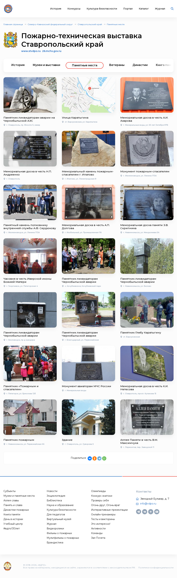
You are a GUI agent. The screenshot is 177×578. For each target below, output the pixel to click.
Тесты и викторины (103, 519)
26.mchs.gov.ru (51, 51)
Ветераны (116, 65)
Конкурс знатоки (101, 495)
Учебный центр (13, 523)
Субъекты (9, 491)
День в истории (13, 519)
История (55, 8)
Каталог (144, 8)
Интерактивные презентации (109, 509)
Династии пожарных (16, 509)
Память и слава (12, 505)
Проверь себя (100, 500)
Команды (97, 533)
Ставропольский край (90, 24)
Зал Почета (98, 537)
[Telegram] (99, 458)
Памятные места (115, 24)
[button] (165, 65)
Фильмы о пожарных (59, 533)
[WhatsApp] (104, 458)
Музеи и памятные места (19, 495)
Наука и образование (60, 505)
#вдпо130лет (11, 528)
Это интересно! (100, 523)
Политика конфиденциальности (156, 567)
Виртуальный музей (59, 519)
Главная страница (13, 24)
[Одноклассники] (94, 458)
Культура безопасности (102, 8)
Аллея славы (11, 500)
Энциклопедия (56, 495)
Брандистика (55, 542)
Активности (98, 528)
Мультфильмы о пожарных (63, 537)
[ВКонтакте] (90, 458)
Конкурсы (73, 8)
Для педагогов (56, 514)
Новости (52, 491)
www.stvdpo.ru (31, 51)
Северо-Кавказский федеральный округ (50, 24)
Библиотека (54, 500)
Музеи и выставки (46, 65)
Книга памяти (11, 514)
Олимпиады (98, 491)
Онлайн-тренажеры (103, 514)
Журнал (160, 8)
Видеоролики (55, 528)
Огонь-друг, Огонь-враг (105, 505)
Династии (140, 65)
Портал (128, 8)
